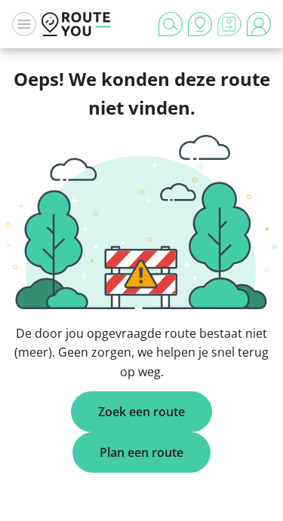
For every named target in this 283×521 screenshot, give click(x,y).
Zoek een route (141, 411)
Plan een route (141, 452)
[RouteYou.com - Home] (76, 24)
